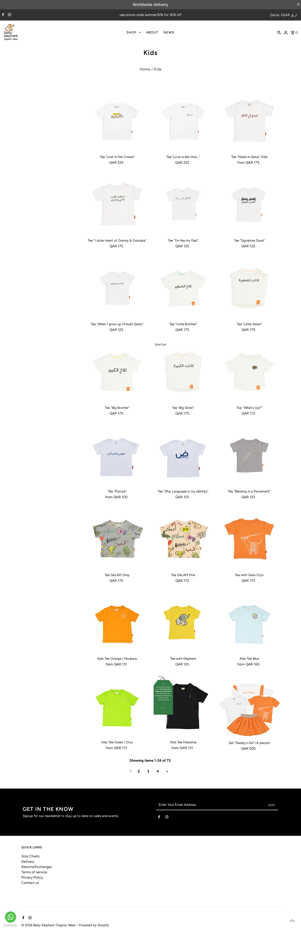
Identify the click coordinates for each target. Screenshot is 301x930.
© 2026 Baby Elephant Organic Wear (48, 925)
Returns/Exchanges (36, 867)
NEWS (169, 32)
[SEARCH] (279, 32)
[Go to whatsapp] (10, 916)
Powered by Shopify (94, 925)
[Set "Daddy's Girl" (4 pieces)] (249, 706)
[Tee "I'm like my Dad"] (183, 204)
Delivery (27, 861)
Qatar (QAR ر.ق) (283, 15)
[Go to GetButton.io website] (11, 925)
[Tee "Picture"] (117, 455)
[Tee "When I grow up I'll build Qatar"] (117, 288)
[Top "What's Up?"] (249, 371)
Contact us (30, 883)
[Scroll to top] (292, 921)
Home (145, 69)
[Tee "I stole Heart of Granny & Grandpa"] (117, 204)
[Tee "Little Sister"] (249, 288)
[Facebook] (2, 15)
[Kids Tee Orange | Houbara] (117, 622)
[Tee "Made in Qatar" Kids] (249, 121)
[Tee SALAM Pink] (183, 539)
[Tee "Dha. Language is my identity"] (183, 455)
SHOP (131, 32)
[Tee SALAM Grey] (117, 539)
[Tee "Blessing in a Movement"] (249, 455)
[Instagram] (9, 15)
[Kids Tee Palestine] (183, 706)
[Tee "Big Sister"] (183, 371)
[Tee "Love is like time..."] (183, 121)
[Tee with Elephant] (183, 622)
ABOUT (152, 32)
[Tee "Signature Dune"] (249, 204)
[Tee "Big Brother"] (117, 371)
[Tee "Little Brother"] (183, 288)
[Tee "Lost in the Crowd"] (117, 121)
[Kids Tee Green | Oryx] (117, 706)
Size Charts (30, 856)
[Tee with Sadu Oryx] (249, 539)
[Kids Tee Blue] (249, 622)
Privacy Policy (32, 877)
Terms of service (34, 872)
